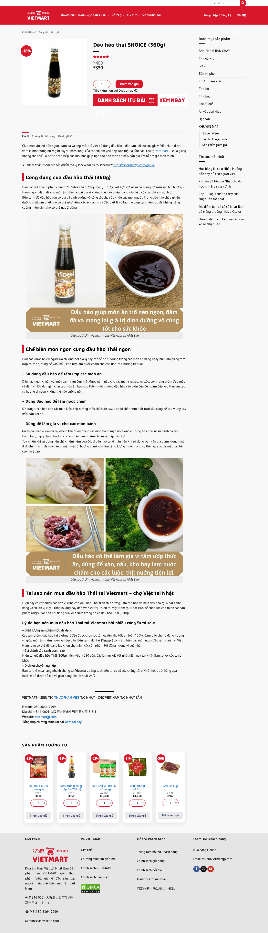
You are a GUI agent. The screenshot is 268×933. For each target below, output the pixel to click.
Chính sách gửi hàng (151, 861)
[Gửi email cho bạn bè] (104, 112)
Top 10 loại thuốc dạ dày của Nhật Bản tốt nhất (218, 196)
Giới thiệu (87, 850)
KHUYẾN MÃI (29, 32)
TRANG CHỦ (68, 15)
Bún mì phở (207, 73)
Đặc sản (204, 119)
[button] (217, 15)
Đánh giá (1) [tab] (66, 136)
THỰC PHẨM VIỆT (66, 697)
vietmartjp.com (46, 717)
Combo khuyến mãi (214, 139)
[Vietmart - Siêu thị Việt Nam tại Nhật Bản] (38, 15)
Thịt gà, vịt (206, 58)
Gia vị (202, 66)
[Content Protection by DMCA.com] (91, 888)
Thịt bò (204, 88)
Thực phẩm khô (210, 81)
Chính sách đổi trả (149, 870)
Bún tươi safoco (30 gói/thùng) (104, 787)
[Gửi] (243, 3)
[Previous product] (242, 32)
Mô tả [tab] (25, 136)
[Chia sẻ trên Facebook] (97, 112)
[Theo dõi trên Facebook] (196, 869)
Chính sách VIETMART (96, 868)
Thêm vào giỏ (129, 84)
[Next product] (235, 32)
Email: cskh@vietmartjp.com (212, 859)
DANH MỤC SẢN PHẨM (92, 15)
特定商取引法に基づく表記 (156, 888)
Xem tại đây (73, 722)
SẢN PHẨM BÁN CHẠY (214, 51)
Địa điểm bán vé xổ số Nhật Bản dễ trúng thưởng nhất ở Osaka (221, 209)
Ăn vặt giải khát (210, 111)
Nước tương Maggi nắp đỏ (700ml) (71, 787)
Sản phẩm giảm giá (49, 32)
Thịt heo (205, 96)
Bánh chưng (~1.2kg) (137, 787)
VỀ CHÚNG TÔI (151, 15)
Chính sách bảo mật (94, 877)
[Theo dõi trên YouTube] (210, 869)
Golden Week (210, 133)
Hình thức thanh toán (152, 879)
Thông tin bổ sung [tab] (43, 136)
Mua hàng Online (204, 850)
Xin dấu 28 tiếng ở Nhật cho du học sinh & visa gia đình (220, 184)
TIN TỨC (132, 15)
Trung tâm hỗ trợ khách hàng (157, 852)
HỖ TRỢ (117, 15)
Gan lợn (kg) (170, 786)
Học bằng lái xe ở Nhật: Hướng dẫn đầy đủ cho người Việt (220, 171)
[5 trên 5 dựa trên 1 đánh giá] (140, 56)
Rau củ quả (206, 104)
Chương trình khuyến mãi (98, 859)
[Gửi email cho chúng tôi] (203, 869)
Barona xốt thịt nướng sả (38, 787)
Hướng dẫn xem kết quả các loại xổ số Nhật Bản (221, 221)
